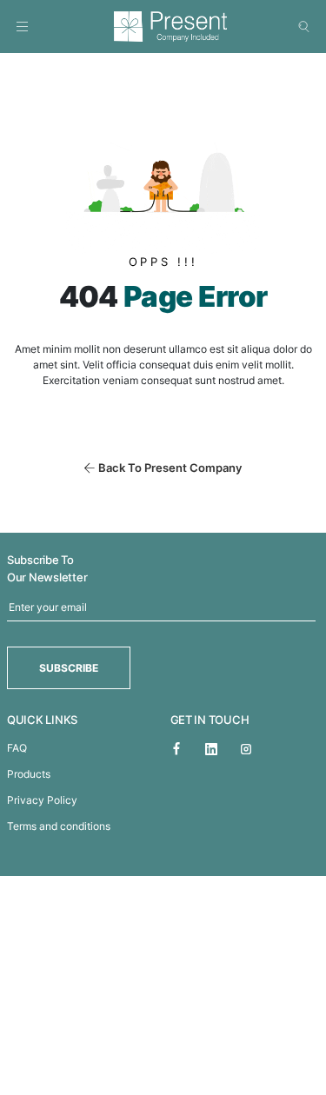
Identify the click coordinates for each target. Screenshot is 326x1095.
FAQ (17, 747)
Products (28, 773)
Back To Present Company (170, 467)
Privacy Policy (42, 799)
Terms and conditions (58, 826)
